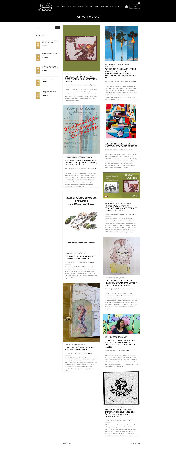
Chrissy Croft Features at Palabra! (49, 92)
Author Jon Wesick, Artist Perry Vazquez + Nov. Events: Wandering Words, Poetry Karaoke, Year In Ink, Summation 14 (121, 73)
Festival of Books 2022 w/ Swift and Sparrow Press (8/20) (80, 257)
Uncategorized (109, 141)
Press (63, 6)
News (86, 74)
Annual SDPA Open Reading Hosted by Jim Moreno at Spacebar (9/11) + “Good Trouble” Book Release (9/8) (120, 206)
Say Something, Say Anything (104, 6)
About (57, 6)
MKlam (94, 85)
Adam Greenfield (110, 336)
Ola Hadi (74, 157)
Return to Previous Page (133, 18)
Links (86, 6)
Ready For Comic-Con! (48, 79)
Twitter (90, 74)
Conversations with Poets (72, 74)
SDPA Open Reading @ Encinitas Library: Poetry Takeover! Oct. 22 (121, 145)
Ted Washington (82, 157)
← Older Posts (67, 443)
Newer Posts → (135, 443)
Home (77, 19)
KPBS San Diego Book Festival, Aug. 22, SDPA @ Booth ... (50, 41)
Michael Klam (112, 278)
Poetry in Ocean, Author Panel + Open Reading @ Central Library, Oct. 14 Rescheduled (81, 162)
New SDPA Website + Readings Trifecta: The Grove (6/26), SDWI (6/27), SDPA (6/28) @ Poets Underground (120, 413)
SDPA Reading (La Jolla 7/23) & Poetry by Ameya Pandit (79, 348)
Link (86, 156)
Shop (68, 6)
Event (82, 74)
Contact (117, 6)
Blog (91, 6)
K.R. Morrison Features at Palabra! (49, 54)
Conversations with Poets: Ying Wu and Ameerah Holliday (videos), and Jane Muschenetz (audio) (120, 343)
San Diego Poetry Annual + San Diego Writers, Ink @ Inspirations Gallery (81, 79)
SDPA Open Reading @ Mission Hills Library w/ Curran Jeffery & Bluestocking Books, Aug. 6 (121, 283)
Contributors (77, 6)
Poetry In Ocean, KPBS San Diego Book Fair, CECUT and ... (50, 66)
